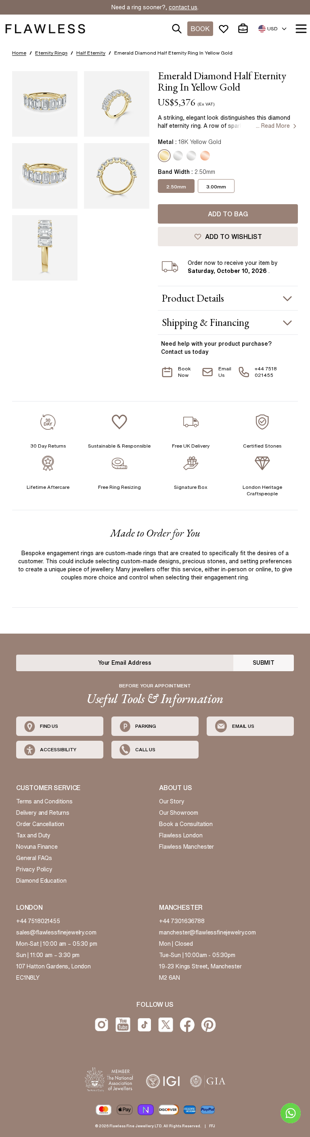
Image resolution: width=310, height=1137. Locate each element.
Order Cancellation (40, 824)
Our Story (171, 801)
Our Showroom (178, 813)
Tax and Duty (33, 835)
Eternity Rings (51, 52)
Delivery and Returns (42, 813)
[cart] (244, 28)
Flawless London (181, 835)
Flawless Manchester (186, 847)
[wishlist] (225, 28)
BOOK (200, 28)
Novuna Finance (37, 847)
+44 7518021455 (38, 921)
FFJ (212, 1126)
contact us (183, 7)
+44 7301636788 (182, 921)
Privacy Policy (34, 869)
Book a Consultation (186, 824)
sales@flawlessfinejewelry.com (56, 932)
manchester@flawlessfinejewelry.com (207, 932)
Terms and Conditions (44, 801)
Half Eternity (90, 52)
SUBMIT (263, 663)
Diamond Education (41, 880)
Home (19, 52)
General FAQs (34, 858)
